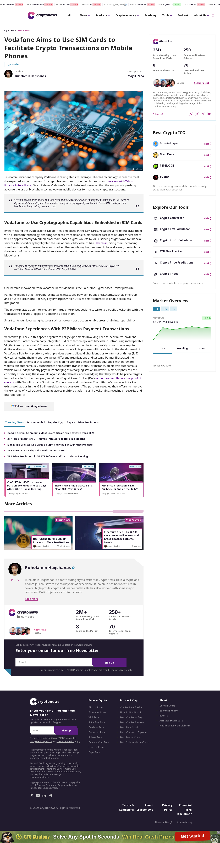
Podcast (183, 15)
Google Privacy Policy (94, 670)
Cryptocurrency (126, 15)
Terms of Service (117, 670)
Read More (31, 598)
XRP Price (94, 717)
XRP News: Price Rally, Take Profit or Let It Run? (37, 450)
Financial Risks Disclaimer (184, 809)
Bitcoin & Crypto (130, 700)
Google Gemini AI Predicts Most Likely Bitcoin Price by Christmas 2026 (50, 433)
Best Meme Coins (130, 737)
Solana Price (95, 737)
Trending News (14, 422)
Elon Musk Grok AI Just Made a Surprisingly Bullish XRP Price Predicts (50, 444)
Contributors (167, 705)
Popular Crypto (98, 700)
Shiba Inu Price (97, 722)
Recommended (35, 422)
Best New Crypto (130, 727)
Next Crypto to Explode (133, 732)
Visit (206, 144)
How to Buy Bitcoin (131, 712)
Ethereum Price (97, 712)
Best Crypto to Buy (131, 717)
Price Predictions (88, 422)
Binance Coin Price (99, 742)
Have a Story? (163, 822)
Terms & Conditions (126, 807)
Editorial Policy (169, 710)
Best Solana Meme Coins (134, 742)
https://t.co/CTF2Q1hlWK (106, 265)
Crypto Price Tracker (131, 707)
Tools (165, 15)
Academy (150, 15)
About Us (200, 15)
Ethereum (101, 243)
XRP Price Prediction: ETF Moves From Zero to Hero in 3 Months (46, 438)
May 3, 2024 (69, 269)
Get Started (192, 837)
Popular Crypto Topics (61, 422)
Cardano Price (96, 727)
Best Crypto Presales (132, 722)
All (68, 15)
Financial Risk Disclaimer (175, 725)
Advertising (184, 822)
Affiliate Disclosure (171, 720)
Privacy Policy (167, 807)
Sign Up (109, 662)
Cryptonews (9, 30)
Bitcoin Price (96, 707)
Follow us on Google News (31, 406)
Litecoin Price (96, 747)
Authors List (201, 83)
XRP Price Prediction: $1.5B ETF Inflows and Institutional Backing (47, 456)
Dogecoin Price (97, 732)
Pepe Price (94, 752)
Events (164, 715)
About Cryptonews (144, 807)
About (163, 700)
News (83, 15)
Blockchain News (24, 30)
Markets (101, 15)
